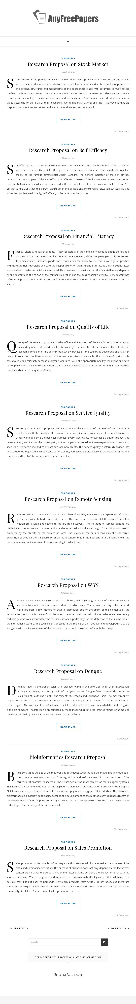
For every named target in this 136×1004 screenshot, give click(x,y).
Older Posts (18, 928)
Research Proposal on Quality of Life (68, 326)
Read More (68, 119)
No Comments (121, 131)
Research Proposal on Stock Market (68, 64)
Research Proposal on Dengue (68, 671)
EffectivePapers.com (68, 974)
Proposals (68, 58)
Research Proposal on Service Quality (68, 412)
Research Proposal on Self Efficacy (68, 150)
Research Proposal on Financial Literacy (68, 236)
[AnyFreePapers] (68, 21)
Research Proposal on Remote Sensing (68, 499)
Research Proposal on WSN (68, 585)
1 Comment (123, 308)
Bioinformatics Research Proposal (68, 757)
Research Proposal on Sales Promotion (68, 847)
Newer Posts (117, 928)
